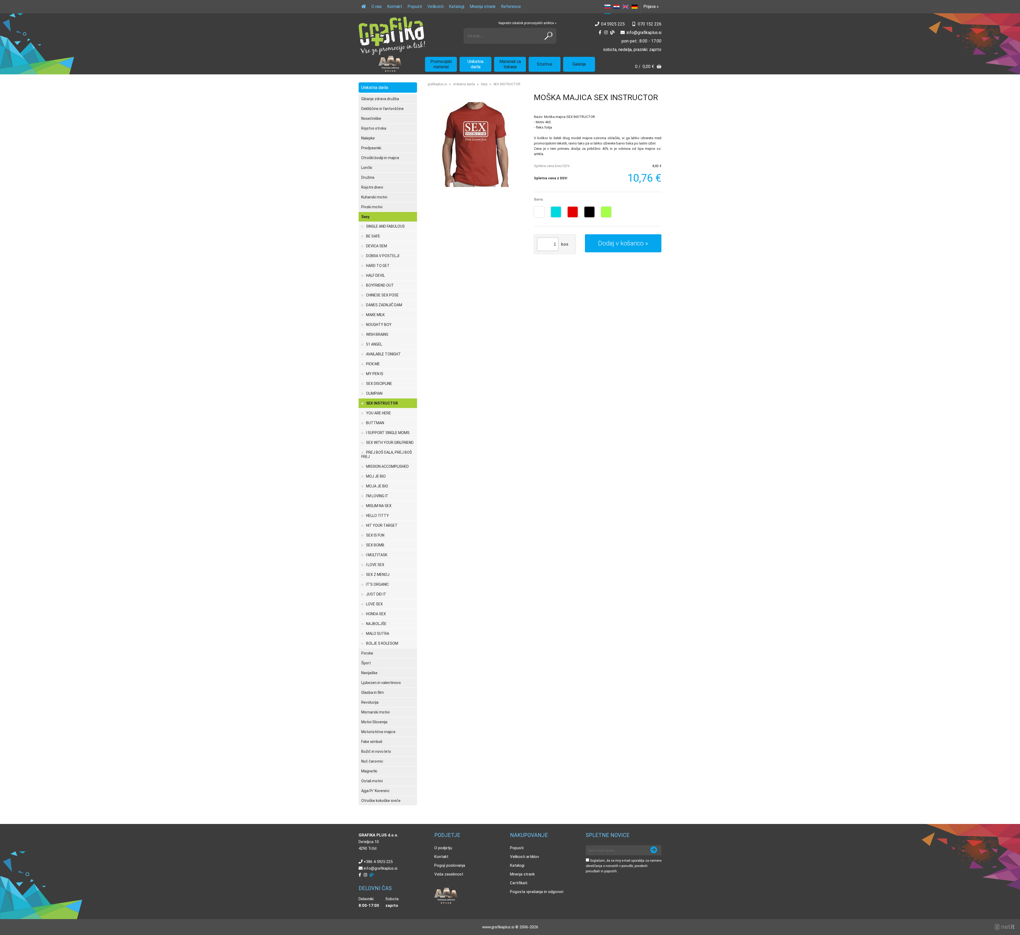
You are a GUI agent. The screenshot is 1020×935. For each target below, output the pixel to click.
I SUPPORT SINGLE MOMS (388, 433)
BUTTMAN (375, 423)
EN (625, 6)
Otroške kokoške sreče (381, 800)
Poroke (367, 653)
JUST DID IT (376, 594)
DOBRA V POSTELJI (382, 256)
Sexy (365, 217)
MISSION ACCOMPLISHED (387, 466)
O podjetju (443, 847)
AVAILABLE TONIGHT (383, 354)
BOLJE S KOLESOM (382, 643)
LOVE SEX (374, 604)
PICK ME (373, 364)
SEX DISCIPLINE (379, 383)
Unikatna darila (475, 64)
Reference (511, 6)
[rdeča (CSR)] (573, 212)
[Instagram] (606, 32)
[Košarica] (648, 67)
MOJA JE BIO (377, 486)
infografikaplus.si (644, 32)
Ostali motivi (372, 781)
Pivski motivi (371, 207)
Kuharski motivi (374, 197)
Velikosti (435, 6)
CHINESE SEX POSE (382, 295)
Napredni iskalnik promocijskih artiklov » (527, 23)
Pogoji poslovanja (449, 865)
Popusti (414, 6)
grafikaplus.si (437, 84)
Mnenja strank (483, 6)
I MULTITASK (376, 555)
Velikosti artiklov (524, 856)
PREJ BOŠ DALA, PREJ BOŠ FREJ (386, 454)
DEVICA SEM (376, 246)
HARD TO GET (378, 266)
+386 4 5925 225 (378, 861)
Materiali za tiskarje (510, 64)
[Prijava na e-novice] (654, 850)
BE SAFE (373, 236)
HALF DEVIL (375, 275)
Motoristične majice (378, 732)
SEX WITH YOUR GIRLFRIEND (390, 442)
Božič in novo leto (376, 751)
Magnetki (369, 771)
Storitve (544, 64)
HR (616, 6)
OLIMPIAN (374, 393)
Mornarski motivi (375, 712)
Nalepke (368, 138)
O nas (376, 6)
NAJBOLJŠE (376, 624)
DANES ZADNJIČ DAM (384, 305)
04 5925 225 (613, 24)
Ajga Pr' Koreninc (375, 791)
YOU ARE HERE (378, 413)
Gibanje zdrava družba (380, 99)
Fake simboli (371, 742)
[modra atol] (556, 212)
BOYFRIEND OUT (380, 285)
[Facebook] (600, 32)
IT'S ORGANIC (377, 584)
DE (634, 6)
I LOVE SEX (375, 565)
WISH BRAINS (377, 334)
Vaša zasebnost (448, 874)
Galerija (579, 64)
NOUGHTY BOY (379, 324)
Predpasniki (371, 148)
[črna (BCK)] (589, 212)
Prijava (651, 6)
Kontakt (394, 6)
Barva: (538, 199)
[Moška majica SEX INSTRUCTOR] (475, 144)
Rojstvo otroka (373, 128)
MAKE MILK (375, 315)
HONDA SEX (376, 614)
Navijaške (369, 673)
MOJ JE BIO (376, 476)
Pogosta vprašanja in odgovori (536, 891)
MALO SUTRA (377, 633)
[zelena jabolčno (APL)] (606, 212)
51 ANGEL (374, 344)
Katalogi (456, 6)
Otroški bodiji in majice (380, 158)
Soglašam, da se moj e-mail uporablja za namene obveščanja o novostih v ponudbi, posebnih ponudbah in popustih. (623, 866)
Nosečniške (371, 118)
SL (607, 6)
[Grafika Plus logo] (392, 35)
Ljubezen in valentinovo (381, 683)
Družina (367, 177)
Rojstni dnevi (372, 187)
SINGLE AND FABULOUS (385, 226)
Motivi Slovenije (374, 722)
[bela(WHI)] (539, 212)
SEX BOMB (375, 545)
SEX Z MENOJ (377, 574)
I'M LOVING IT (377, 496)
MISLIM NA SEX (379, 506)
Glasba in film (372, 692)
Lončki (366, 167)
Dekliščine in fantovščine (382, 109)
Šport (366, 663)
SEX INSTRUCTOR (382, 403)
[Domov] (364, 6)
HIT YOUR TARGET (382, 525)
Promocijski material (441, 64)
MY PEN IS (374, 374)
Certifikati (518, 883)
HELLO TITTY (377, 515)
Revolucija (370, 702)
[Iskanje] (548, 36)
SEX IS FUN (375, 535)
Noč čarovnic (372, 761)
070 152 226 (649, 24)
